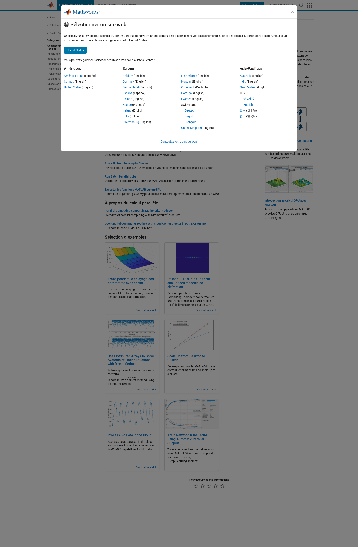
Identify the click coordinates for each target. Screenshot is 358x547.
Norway (186, 81)
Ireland (127, 110)
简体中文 (249, 99)
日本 (243, 110)
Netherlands (189, 75)
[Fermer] (292, 12)
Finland (127, 99)
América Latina (73, 75)
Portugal (186, 93)
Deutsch (190, 110)
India (243, 81)
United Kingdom (191, 128)
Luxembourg (131, 122)
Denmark (128, 81)
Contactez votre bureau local (179, 141)
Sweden (186, 99)
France (127, 104)
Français (190, 122)
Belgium (128, 75)
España (127, 93)
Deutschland (131, 87)
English (189, 116)
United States (72, 87)
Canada (69, 81)
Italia (126, 116)
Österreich (188, 87)
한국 (243, 116)
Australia (245, 75)
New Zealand (248, 87)
